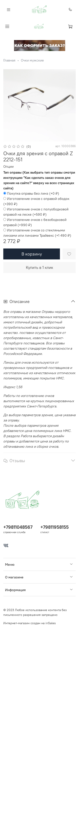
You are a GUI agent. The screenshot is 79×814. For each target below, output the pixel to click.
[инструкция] (39, 45)
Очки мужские (32, 60)
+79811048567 (17, 527)
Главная (9, 60)
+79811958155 (54, 527)
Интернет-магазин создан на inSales (29, 623)
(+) (33, 193)
